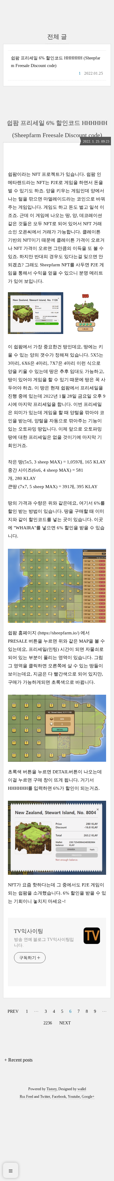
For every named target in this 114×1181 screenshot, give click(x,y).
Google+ (88, 1096)
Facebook (59, 1096)
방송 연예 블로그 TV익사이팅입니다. (44, 942)
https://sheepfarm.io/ (58, 632)
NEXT (64, 1022)
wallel (82, 1089)
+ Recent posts (18, 1059)
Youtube (74, 1096)
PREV (12, 1010)
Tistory (52, 1089)
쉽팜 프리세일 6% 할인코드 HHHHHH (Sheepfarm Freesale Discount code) (55, 62)
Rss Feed (26, 1096)
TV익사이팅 (28, 931)
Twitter (45, 1096)
